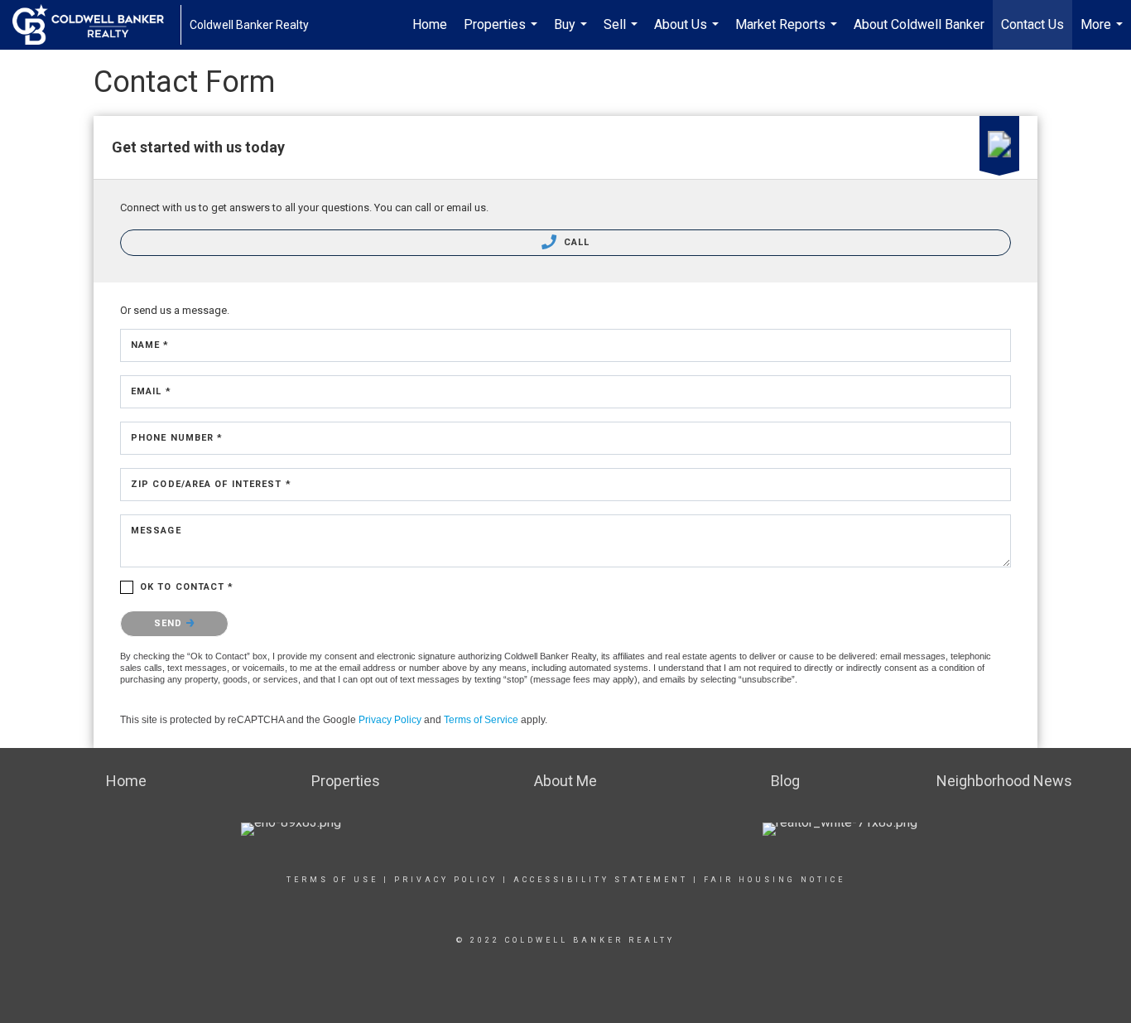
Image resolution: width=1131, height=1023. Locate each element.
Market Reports (788, 33)
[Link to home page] (96, 25)
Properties (502, 33)
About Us (688, 33)
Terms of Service (481, 720)
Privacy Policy (390, 720)
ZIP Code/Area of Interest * (211, 484)
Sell (623, 33)
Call (575, 242)
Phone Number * (177, 437)
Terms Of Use (332, 880)
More (1103, 33)
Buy (572, 33)
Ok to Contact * (187, 586)
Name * (150, 345)
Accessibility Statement (600, 880)
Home (429, 24)
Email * (151, 391)
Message (156, 530)
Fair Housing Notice (774, 880)
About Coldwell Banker (919, 24)
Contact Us (1032, 24)
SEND (170, 623)
